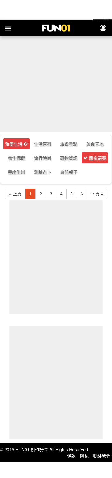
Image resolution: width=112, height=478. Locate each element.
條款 (71, 455)
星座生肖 (16, 172)
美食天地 (95, 144)
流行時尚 (42, 158)
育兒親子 (68, 172)
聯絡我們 (101, 455)
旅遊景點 (68, 144)
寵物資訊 (68, 158)
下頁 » (97, 193)
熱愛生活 (14, 144)
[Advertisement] (56, 75)
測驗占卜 (42, 172)
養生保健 (16, 158)
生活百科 (42, 144)
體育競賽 (97, 158)
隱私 (84, 455)
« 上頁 (15, 193)
